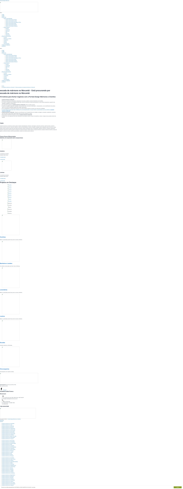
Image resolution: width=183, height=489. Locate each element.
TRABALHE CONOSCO (6, 80)
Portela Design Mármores (4, 0)
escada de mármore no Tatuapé (7, 470)
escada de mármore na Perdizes (8, 450)
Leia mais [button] (33, 487)
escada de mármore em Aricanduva (8, 472)
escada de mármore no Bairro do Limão (9, 436)
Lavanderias (6, 39)
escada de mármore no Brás (7, 444)
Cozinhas (3, 237)
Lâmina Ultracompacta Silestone (11, 26)
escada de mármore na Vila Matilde (8, 441)
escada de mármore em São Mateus (8, 437)
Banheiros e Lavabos (7, 38)
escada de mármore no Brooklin (7, 477)
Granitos (7, 28)
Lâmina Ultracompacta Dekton (11, 19)
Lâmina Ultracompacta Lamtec (11, 21)
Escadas (5, 42)
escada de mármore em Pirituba (7, 471)
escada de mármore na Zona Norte (8, 432)
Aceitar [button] (178, 487)
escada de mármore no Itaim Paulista (8, 449)
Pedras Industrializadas (8, 18)
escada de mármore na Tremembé (8, 423)
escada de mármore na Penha (7, 454)
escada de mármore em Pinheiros (8, 434)
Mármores (7, 31)
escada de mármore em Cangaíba (8, 445)
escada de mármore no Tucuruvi (8, 438)
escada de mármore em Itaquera (8, 485)
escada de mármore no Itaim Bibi (8, 426)
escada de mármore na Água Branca (8, 475)
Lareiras (5, 41)
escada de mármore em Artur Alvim (8, 482)
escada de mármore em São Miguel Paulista (10, 461)
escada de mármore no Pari (7, 453)
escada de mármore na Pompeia (8, 455)
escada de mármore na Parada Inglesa (9, 443)
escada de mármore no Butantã (7, 469)
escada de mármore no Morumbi (8, 476)
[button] (28, 12)
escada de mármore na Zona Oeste (8, 431)
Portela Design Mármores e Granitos (14, 419)
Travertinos (8, 34)
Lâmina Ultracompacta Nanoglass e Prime (13, 22)
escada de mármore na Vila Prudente (8, 483)
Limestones (8, 29)
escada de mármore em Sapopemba (8, 428)
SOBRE (3, 51)
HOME (3, 14)
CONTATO (4, 46)
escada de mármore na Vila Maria (8, 457)
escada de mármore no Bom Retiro (8, 440)
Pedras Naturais (7, 27)
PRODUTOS (4, 17)
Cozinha (5, 37)
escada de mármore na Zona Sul (8, 427)
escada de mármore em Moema (7, 460)
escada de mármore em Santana (8, 478)
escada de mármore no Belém (7, 462)
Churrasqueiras (6, 43)
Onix (6, 32)
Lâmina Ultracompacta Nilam (11, 23)
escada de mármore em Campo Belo (8, 433)
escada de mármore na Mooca (7, 467)
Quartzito (7, 33)
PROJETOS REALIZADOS (6, 36)
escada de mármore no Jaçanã (7, 452)
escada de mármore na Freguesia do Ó (9, 465)
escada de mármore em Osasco (7, 481)
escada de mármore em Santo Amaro (8, 459)
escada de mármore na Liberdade (8, 464)
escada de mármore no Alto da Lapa (8, 429)
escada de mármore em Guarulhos (8, 448)
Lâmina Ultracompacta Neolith (11, 24)
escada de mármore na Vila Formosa (8, 466)
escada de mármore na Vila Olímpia (8, 480)
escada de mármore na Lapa (7, 424)
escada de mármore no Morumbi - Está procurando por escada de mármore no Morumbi (19, 87)
